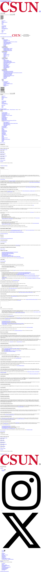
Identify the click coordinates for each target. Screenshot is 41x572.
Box (2, 23)
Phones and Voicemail (5, 137)
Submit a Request (6, 39)
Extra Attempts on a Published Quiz (31, 278)
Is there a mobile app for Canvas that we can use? (6, 403)
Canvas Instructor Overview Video (6, 321)
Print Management (4, 119)
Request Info (3, 105)
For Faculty (5, 44)
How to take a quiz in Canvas (13, 288)
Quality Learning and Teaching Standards (34, 182)
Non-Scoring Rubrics (3, 387)
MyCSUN (2, 19)
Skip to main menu (2, 0)
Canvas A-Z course (11, 315)
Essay (37, 275)
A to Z (3, 552)
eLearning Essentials (4, 324)
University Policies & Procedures (6, 558)
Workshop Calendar (2, 448)
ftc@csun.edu (32, 212)
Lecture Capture (4, 132)
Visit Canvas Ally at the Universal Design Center (6, 238)
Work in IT (5, 85)
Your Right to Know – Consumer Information (7, 559)
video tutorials (19, 317)
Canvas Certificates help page (20, 365)
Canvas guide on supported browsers (9, 414)
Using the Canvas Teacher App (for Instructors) (8, 253)
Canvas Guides (5, 125)
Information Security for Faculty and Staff (9, 75)
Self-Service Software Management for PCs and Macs (10, 41)
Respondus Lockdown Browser (6, 139)
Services (5, 57)
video (14, 270)
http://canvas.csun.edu (14, 296)
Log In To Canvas (2, 179)
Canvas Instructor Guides (16, 280)
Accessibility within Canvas (20, 418)
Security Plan (5, 77)
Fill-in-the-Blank (33, 275)
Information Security (4, 69)
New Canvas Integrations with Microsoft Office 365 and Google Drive (9, 333)
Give (2, 32)
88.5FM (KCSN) (4, 557)
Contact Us (1, 468)
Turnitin (3, 140)
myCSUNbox (3, 134)
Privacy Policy (4, 566)
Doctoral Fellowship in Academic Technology (9, 62)
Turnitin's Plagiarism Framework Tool (5, 367)
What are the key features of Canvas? (5, 398)
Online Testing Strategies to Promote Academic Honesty (11, 123)
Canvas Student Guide (5, 427)
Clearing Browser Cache (7, 40)
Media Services (4, 133)
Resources (5, 78)
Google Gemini (4, 116)
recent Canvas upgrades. (30, 327)
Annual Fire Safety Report (5, 567)
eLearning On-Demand (6, 64)
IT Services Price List (4, 127)
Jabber (3, 135)
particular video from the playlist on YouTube (31, 299)
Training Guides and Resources (7, 43)
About (4, 59)
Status (2, 79)
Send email (1, 161)
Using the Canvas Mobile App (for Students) (7, 252)
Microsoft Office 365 (4, 22)
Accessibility (3, 553)
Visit (2, 30)
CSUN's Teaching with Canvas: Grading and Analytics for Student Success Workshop (13, 323)
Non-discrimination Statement (5, 565)
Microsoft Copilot (4, 118)
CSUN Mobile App (4, 114)
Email (2, 128)
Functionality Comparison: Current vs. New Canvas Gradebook (13, 350)
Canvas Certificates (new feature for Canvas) (7, 255)
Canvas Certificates (6, 122)
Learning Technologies (6, 54)
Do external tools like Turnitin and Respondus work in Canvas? (8, 408)
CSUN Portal (3, 20)
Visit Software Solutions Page (4, 233)
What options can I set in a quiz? (20, 274)
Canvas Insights (2, 259)
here (33, 205)
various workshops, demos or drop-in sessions (16, 230)
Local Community (4, 103)
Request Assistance (2, 142)
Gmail (2, 21)
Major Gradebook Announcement (4, 343)
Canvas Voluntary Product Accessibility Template (7, 418)
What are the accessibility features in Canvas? (6, 416)
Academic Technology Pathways (8, 61)
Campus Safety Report (5, 568)
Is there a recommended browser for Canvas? (6, 412)
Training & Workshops (5, 47)
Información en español (5, 28)
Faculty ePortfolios (6, 65)
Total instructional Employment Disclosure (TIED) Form (9, 120)
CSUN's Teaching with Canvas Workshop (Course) (8, 428)
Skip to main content (7, 0)
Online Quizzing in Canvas (7, 124)
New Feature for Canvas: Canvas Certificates (6, 359)
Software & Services (4, 51)
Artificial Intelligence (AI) (7, 66)
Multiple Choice (26, 275)
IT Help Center (2, 151)
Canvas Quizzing (3, 262)
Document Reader (4, 569)
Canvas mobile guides (20, 406)
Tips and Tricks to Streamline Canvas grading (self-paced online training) (11, 256)
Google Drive (11, 341)
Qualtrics (3, 138)
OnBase (3, 136)
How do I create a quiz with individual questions (25, 272)
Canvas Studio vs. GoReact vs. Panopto (7, 115)
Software (5, 56)
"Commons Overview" (10, 191)
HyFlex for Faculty (4, 130)
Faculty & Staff (4, 26)
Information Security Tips (7, 76)
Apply (3, 31)
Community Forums (7, 318)
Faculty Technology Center (3, 149)
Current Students (4, 25)
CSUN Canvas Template (12, 180)
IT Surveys (5, 84)
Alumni (3, 27)
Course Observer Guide (5, 254)
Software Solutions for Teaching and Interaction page (17, 232)
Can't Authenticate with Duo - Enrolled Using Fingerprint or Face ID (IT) (13, 72)
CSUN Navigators (6, 81)
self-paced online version (7, 349)
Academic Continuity (6, 60)
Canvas (3, 98)
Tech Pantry (5, 68)
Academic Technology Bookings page (20, 312)
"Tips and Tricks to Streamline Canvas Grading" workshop (11, 348)
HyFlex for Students (4, 131)
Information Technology (3, 33)
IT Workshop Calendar (29, 429)
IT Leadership (5, 82)
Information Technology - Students (8, 48)
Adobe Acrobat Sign (4, 113)
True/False (29, 275)
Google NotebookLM (4, 117)
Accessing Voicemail (4, 112)
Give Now (1, 561)
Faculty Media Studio (6, 67)
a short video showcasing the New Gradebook (9, 351)
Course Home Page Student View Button (5, 384)
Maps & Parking (4, 556)
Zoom (2, 24)
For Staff (5, 45)
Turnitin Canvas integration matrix (33, 373)
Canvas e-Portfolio (4, 126)
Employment (3, 555)
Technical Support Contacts (7, 42)
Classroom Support (2, 446)
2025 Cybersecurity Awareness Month (8, 71)
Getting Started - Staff (6, 55)
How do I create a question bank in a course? (23, 273)
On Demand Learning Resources (8, 50)
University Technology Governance (8, 83)
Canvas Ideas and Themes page (18, 330)
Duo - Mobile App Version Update (8, 73)
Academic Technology (5, 58)
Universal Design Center (3, 444)
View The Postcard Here (3, 241)
